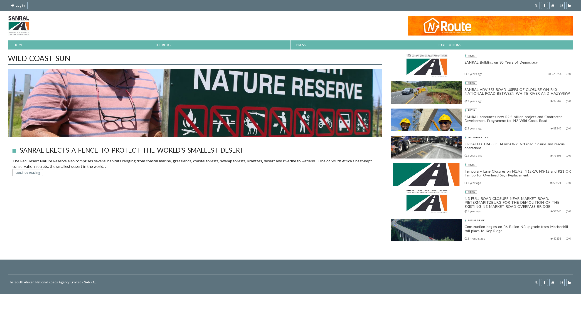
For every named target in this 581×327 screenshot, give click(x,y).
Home (18, 45)
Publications (449, 45)
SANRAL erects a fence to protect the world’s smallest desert (132, 150)
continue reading (27, 172)
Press (301, 45)
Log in (20, 5)
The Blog (163, 45)
